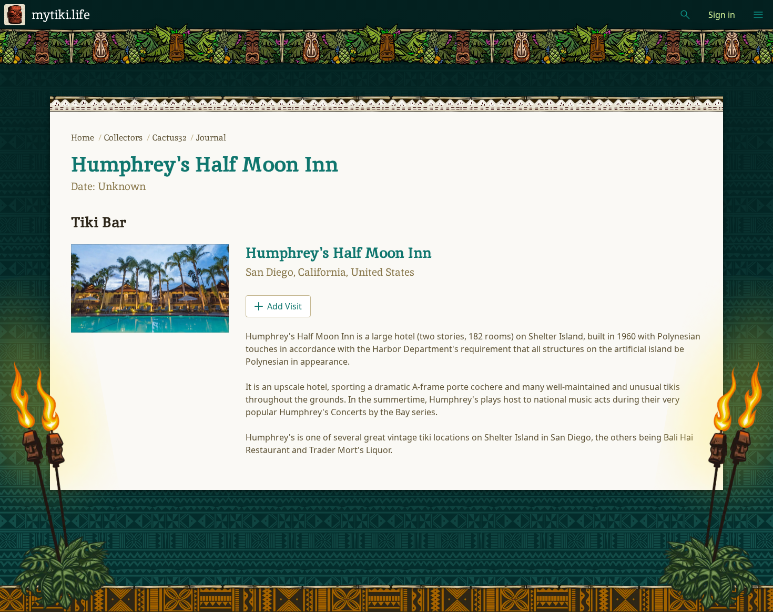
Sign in (721, 15)
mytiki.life (61, 14)
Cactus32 (170, 137)
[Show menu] (758, 14)
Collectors (124, 137)
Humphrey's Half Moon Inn (204, 164)
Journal (211, 137)
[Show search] (685, 14)
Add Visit (284, 306)
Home (83, 137)
